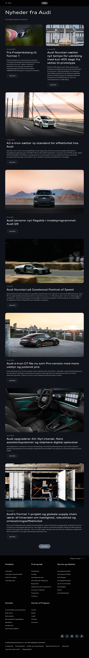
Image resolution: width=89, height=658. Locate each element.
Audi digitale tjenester (64, 580)
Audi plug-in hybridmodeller (13, 574)
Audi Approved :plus (37, 577)
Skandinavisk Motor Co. (53, 646)
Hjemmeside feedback (12, 628)
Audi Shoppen (61, 577)
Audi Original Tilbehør (64, 574)
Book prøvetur (9, 616)
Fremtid (33, 610)
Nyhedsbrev (8, 622)
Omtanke (34, 619)
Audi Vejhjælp (61, 586)
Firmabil (33, 574)
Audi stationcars (10, 580)
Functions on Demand (37, 590)
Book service (9, 613)
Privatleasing (35, 571)
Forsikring (34, 596)
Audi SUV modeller (11, 577)
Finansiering (35, 593)
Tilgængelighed (27, 649)
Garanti (59, 590)
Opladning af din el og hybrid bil (41, 586)
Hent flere (44, 546)
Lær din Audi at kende (64, 583)
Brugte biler (35, 583)
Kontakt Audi (9, 625)
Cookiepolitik (9, 646)
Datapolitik (65, 646)
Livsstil (33, 616)
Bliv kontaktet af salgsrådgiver (14, 619)
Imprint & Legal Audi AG (12, 649)
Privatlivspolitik (20, 646)
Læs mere (12, 75)
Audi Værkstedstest (63, 593)
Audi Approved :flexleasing (39, 580)
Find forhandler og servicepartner (15, 610)
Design (33, 613)
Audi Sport (34, 622)
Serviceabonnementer (63, 571)
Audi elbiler (8, 571)
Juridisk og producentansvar (35, 646)
